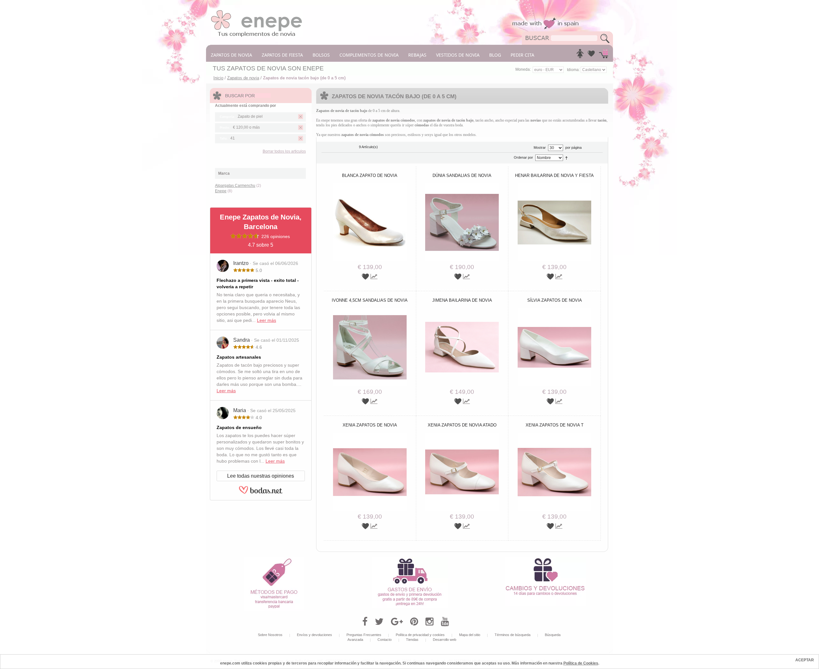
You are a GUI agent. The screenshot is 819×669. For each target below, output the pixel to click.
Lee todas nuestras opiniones (260, 476)
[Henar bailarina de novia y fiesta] (554, 185)
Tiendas (412, 639)
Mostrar (540, 147)
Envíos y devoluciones (314, 635)
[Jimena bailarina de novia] (462, 310)
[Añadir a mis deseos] (366, 276)
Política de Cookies (580, 663)
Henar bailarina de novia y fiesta (554, 175)
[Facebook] (365, 622)
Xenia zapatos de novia (370, 425)
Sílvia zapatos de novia (554, 300)
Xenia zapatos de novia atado (462, 425)
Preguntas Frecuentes (363, 635)
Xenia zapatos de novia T (555, 425)
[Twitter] (379, 622)
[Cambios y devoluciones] (545, 559)
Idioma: (574, 70)
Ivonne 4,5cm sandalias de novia (370, 300)
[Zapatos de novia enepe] (257, 12)
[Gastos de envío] (410, 559)
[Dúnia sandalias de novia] (462, 185)
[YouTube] (445, 622)
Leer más (266, 320)
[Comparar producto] (374, 276)
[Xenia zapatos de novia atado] (462, 435)
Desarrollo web (444, 639)
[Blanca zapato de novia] (370, 185)
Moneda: (523, 69)
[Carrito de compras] (603, 55)
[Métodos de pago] (274, 559)
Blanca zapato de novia (369, 175)
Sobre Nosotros (270, 635)
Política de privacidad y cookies (420, 635)
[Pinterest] (414, 622)
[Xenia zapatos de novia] (370, 435)
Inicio (218, 78)
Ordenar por (523, 157)
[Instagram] (429, 622)
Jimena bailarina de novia (462, 300)
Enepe (221, 191)
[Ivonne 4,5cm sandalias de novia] (370, 310)
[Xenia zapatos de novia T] (554, 435)
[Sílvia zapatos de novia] (554, 310)
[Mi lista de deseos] (591, 55)
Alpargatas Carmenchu (235, 185)
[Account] (580, 55)
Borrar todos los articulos (284, 151)
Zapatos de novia (243, 78)
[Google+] (397, 622)
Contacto (385, 639)
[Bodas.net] (260, 493)
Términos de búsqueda (512, 635)
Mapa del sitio (469, 635)
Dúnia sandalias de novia (462, 175)
